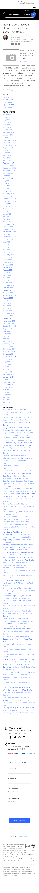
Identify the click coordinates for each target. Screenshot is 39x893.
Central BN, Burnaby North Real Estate (18, 448)
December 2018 (9, 349)
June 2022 (7, 244)
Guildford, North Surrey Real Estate (16, 519)
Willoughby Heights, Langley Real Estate (18, 708)
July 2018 (6, 362)
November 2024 (9, 171)
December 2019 (9, 318)
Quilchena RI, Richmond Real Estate (17, 611)
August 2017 (7, 390)
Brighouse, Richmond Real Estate (16, 435)
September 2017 (9, 387)
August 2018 (7, 359)
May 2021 (6, 278)
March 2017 (7, 402)
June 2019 (7, 334)
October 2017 (8, 385)
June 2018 (7, 364)
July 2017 (6, 392)
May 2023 (6, 216)
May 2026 (7, 125)
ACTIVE (27, 10)
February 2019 (8, 344)
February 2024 (8, 193)
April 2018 (6, 369)
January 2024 (8, 196)
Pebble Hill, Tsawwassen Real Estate (17, 598)
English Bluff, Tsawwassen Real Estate (17, 489)
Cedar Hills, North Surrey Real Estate (17, 445)
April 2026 (7, 127)
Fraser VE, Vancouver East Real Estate (18, 496)
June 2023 (7, 214)
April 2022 (6, 249)
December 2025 (9, 137)
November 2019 (9, 321)
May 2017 (6, 397)
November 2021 (9, 262)
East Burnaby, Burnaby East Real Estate (18, 471)
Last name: (12, 778)
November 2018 (9, 351)
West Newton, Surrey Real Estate (16, 697)
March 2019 (7, 341)
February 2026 (8, 132)
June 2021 (7, 275)
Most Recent (8, 114)
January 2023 (8, 227)
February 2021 (8, 285)
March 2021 (7, 283)
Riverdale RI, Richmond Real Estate (16, 618)
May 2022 (6, 247)
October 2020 (8, 293)
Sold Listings (7, 107)
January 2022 (8, 257)
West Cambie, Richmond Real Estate (17, 690)
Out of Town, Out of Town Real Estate (18, 588)
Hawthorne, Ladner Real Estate (15, 524)
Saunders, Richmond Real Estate (16, 624)
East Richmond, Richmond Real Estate (18, 481)
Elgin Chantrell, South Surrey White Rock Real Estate (22, 40)
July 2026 (6, 120)
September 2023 (9, 206)
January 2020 (8, 316)
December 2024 (9, 168)
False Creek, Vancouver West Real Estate (19, 491)
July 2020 (6, 300)
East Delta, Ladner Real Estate (15, 476)
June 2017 (6, 395)
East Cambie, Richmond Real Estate (17, 473)
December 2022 (9, 229)
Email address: (13, 788)
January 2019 (8, 346)
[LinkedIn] (25, 738)
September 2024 (9, 176)
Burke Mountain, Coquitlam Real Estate (18, 440)
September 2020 (9, 295)
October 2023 (8, 204)
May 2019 (6, 336)
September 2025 (9, 145)
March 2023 (7, 221)
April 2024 (6, 188)
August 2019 (7, 328)
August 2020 (8, 298)
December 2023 (9, 198)
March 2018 (7, 372)
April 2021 (6, 280)
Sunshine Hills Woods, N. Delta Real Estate (19, 672)
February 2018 (8, 374)
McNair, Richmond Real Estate (14, 565)
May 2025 (7, 155)
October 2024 (8, 173)
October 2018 (8, 354)
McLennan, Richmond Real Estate (16, 562)
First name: (12, 768)
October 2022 (8, 234)
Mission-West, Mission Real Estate (16, 567)
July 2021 (6, 272)
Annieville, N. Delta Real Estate (14, 410)
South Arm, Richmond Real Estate (16, 636)
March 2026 (7, 130)
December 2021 (9, 260)
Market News (8, 100)
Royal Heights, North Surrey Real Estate (18, 621)
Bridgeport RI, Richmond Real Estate (17, 427)
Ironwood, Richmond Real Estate (16, 534)
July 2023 (6, 211)
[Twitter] (16, 738)
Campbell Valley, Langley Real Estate (17, 443)
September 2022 (9, 237)
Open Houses (8, 105)
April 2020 (7, 308)
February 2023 (8, 224)
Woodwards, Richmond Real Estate (17, 710)
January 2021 (8, 288)
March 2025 (7, 160)
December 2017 (9, 379)
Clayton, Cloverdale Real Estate (15, 455)
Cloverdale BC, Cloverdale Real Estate (18, 458)
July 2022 (6, 242)
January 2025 (8, 165)
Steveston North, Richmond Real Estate (18, 659)
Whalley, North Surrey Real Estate (16, 700)
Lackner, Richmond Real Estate (15, 550)
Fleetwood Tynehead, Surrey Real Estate (19, 494)
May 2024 (6, 186)
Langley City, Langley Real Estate (16, 555)
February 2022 (8, 255)
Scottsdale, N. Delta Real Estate (15, 626)
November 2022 (9, 232)
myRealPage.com (23, 836)
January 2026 (8, 135)
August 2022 (8, 239)
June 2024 (7, 183)
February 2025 (8, 163)
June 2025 (7, 153)
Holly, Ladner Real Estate (12, 532)
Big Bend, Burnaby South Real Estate (17, 417)
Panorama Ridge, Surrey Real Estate (17, 596)
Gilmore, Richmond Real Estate (15, 504)
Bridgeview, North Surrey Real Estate (17, 430)
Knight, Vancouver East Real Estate (16, 547)
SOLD (34, 10)
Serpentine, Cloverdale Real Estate (17, 629)
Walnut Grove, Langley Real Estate (16, 687)
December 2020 (9, 290)
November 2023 (9, 201)
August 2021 (7, 270)
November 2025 (9, 140)
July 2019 (6, 331)
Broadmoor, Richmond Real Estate (16, 438)
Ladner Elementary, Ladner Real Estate (18, 552)
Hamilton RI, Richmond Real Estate (16, 522)
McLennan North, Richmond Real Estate (18, 560)
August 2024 (8, 178)
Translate (31, 3)
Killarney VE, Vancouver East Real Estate (18, 537)
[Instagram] (20, 738)
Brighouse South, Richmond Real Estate (18, 433)
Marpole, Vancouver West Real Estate (18, 557)
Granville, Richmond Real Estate (15, 517)
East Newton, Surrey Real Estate (15, 478)
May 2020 (7, 306)
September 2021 (9, 267)
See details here (26, 62)
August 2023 (8, 209)
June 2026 (7, 122)
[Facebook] (11, 738)
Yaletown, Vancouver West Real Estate (18, 713)
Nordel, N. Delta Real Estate (13, 580)
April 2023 (6, 219)
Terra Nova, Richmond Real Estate (16, 675)
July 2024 (6, 181)
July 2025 (6, 150)
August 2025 (8, 148)
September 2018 (9, 356)
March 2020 (7, 311)
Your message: (13, 798)
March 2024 (7, 191)
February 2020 (8, 313)
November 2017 (9, 382)
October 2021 (8, 265)
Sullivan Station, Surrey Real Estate (16, 664)
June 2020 (7, 303)
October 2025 (8, 142)
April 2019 (6, 339)
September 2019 (9, 326)
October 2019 (8, 323)
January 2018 (8, 377)
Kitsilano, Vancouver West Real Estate (18, 545)
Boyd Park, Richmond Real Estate (16, 420)
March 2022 (7, 252)
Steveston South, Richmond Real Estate (18, 662)
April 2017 (6, 400)
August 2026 (8, 117)
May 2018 (6, 367)
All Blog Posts (8, 97)
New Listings (7, 102)
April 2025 (7, 158)
